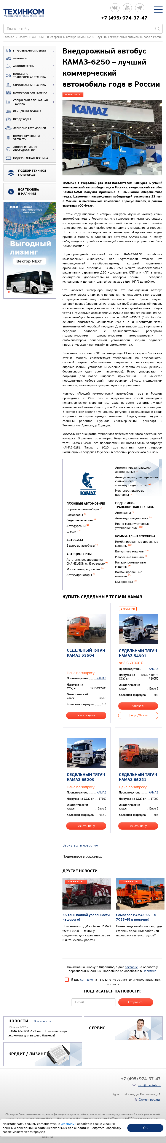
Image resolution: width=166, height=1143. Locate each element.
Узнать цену (86, 715)
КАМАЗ (101, 678)
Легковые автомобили (29, 128)
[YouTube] (127, 9)
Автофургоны (78, 526)
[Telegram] (139, 9)
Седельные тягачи (81, 520)
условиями (69, 1124)
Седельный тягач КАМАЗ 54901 (138, 653)
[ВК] (115, 9)
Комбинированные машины (128, 574)
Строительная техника (29, 85)
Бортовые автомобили (84, 509)
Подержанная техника (30, 158)
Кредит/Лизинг (138, 715)
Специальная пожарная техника (30, 102)
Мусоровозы (126, 582)
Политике (149, 971)
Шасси (73, 531)
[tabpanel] (30, 250)
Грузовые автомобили (29, 50)
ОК (145, 1128)
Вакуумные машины (131, 551)
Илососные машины (131, 557)
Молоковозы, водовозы (85, 569)
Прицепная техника (27, 111)
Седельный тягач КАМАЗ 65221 (138, 777)
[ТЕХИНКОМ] (28, 13)
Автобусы (20, 58)
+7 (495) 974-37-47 (124, 18)
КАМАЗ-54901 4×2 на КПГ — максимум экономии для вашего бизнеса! (37, 1033)
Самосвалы (76, 515)
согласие (131, 967)
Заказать (138, 706)
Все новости (42, 1021)
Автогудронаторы (81, 575)
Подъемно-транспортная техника (29, 75)
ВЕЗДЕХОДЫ (22, 119)
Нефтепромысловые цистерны (129, 493)
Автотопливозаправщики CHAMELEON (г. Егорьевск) (87, 562)
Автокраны (124, 513)
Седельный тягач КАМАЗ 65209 (86, 777)
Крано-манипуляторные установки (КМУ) (132, 526)
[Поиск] (157, 29)
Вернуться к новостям (80, 845)
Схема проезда (150, 1099)
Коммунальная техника (30, 92)
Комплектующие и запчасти (26, 137)
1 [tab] (9, 292)
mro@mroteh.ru (149, 1085)
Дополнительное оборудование (25, 149)
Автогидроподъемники (133, 518)
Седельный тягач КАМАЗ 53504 (86, 653)
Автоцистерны (23, 66)
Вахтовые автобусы (82, 545)
